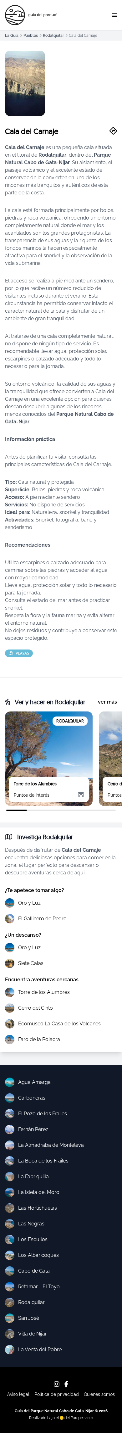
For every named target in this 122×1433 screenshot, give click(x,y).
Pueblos (30, 35)
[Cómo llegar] (113, 131)
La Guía (11, 35)
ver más (107, 702)
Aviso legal (18, 1394)
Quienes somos (99, 1394)
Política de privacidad (56, 1394)
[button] (114, 15)
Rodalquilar (53, 35)
